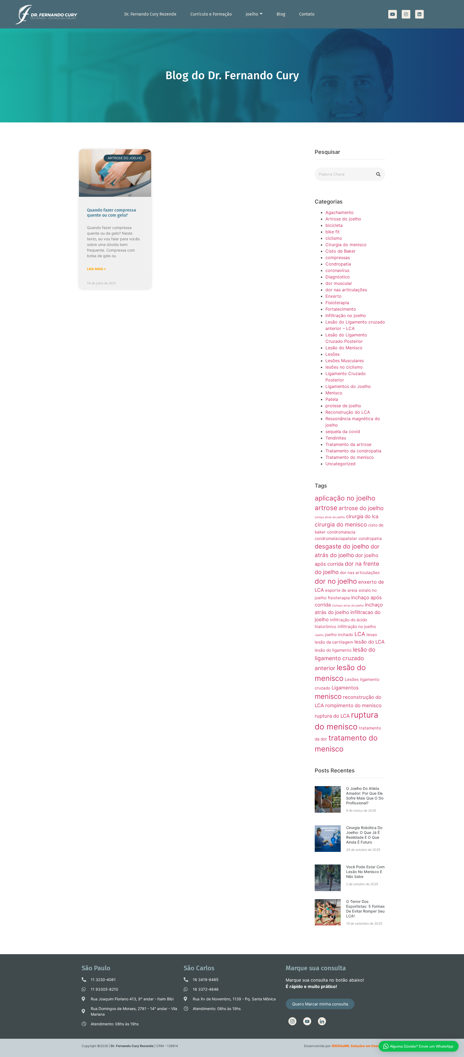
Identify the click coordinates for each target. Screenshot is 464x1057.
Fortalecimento (340, 309)
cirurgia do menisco (341, 524)
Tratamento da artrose (348, 444)
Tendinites (335, 438)
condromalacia (341, 532)
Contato (306, 14)
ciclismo (333, 238)
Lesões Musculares (344, 360)
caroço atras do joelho (330, 517)
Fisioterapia (337, 302)
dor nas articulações (346, 289)
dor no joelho (336, 581)
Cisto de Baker (340, 251)
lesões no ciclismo (344, 367)
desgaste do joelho (342, 546)
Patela (331, 399)
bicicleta (334, 225)
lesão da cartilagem (334, 642)
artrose (326, 508)
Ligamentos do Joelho (348, 386)
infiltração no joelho (357, 626)
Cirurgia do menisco (346, 244)
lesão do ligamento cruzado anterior (345, 658)
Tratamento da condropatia (353, 450)
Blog (281, 14)
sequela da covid (342, 431)
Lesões (332, 354)
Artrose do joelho (343, 218)
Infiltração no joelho (345, 315)
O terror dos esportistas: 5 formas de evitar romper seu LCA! (365, 908)
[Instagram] (406, 14)
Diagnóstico (337, 276)
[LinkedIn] (322, 1021)
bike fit (332, 231)
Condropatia (338, 264)
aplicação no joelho (345, 498)
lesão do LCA (369, 642)
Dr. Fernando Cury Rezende (150, 14)
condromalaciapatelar (336, 538)
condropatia (370, 538)
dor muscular (338, 283)
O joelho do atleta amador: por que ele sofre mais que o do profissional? (364, 795)
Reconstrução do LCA (347, 412)
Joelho (252, 14)
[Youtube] (392, 14)
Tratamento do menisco (349, 457)
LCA (359, 634)
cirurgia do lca (362, 516)
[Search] (378, 174)
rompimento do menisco (353, 705)
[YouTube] (307, 1021)
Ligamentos (345, 688)
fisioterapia (339, 597)
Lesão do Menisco (344, 347)
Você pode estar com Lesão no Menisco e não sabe (365, 872)
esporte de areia (341, 590)
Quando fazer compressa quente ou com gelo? (111, 213)
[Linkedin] (419, 14)
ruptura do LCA (332, 716)
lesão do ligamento (333, 650)
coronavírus (337, 270)
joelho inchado (339, 634)
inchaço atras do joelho (348, 605)
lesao (372, 634)
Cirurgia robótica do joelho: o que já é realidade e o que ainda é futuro (364, 834)
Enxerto (333, 296)
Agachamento (339, 212)
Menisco (333, 392)
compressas (337, 257)
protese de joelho (343, 405)
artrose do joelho (361, 508)
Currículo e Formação (211, 14)
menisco (328, 696)
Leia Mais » (96, 269)
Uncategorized (340, 463)
